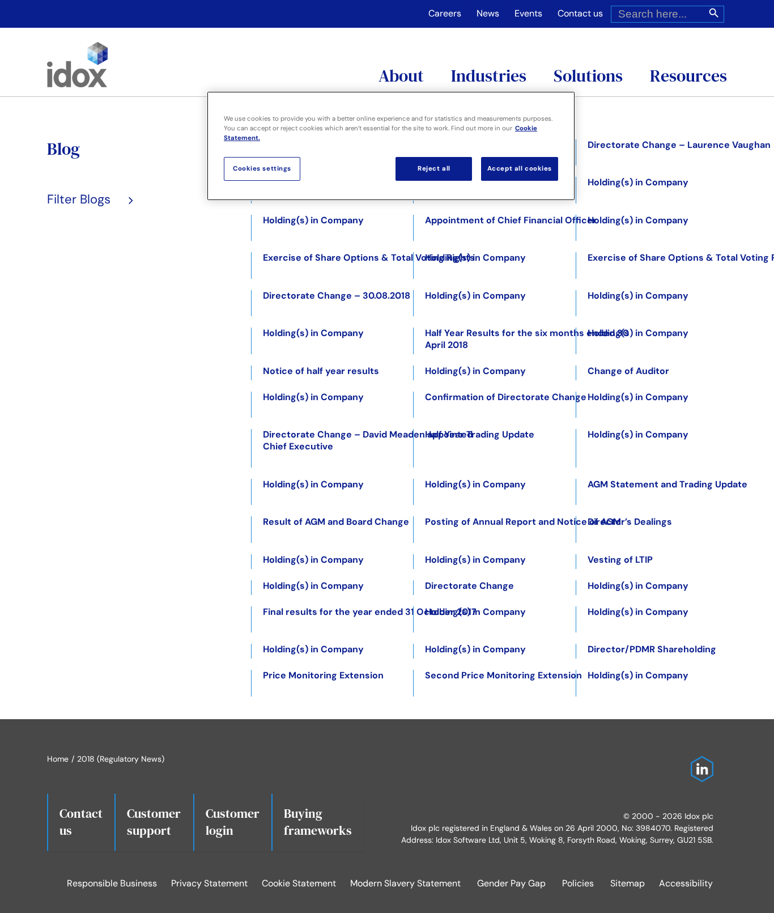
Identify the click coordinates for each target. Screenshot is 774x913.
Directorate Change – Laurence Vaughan (679, 145)
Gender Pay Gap (511, 883)
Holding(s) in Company (638, 182)
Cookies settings (262, 168)
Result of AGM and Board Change (336, 522)
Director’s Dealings (630, 522)
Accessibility (686, 883)
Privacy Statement (209, 883)
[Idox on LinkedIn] (699, 762)
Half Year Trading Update (479, 434)
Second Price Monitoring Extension (503, 675)
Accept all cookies (519, 168)
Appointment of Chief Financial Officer (511, 220)
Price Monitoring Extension (323, 675)
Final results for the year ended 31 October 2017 (370, 612)
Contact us (81, 822)
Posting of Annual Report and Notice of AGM (523, 522)
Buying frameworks (318, 822)
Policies (578, 883)
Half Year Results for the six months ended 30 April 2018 (527, 339)
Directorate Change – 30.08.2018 (336, 295)
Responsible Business (112, 883)
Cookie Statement (299, 883)
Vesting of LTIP (620, 560)
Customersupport (154, 822)
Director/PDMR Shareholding (652, 649)
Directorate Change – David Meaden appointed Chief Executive (368, 440)
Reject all (434, 168)
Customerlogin (233, 822)
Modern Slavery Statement (405, 883)
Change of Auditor (628, 371)
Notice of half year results (321, 371)
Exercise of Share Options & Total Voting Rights (369, 258)
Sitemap (627, 883)
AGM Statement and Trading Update (667, 484)
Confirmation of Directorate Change (505, 397)
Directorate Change (469, 586)
